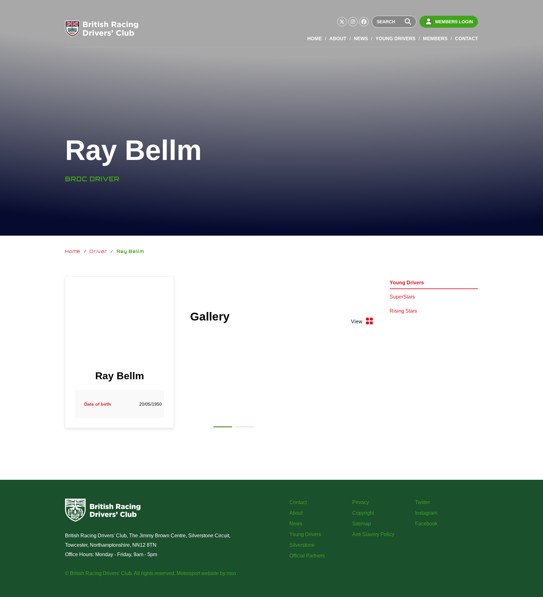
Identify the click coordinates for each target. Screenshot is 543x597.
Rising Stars (403, 311)
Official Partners (307, 555)
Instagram (426, 513)
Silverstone (302, 545)
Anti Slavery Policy (373, 534)
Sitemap (361, 523)
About (337, 38)
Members (435, 38)
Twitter (422, 502)
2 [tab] (244, 428)
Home (314, 38)
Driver (98, 251)
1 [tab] (222, 428)
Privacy (360, 502)
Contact (466, 38)
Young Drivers (395, 38)
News (361, 38)
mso (231, 573)
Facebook (426, 523)
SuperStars (402, 296)
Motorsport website (198, 573)
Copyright (363, 513)
